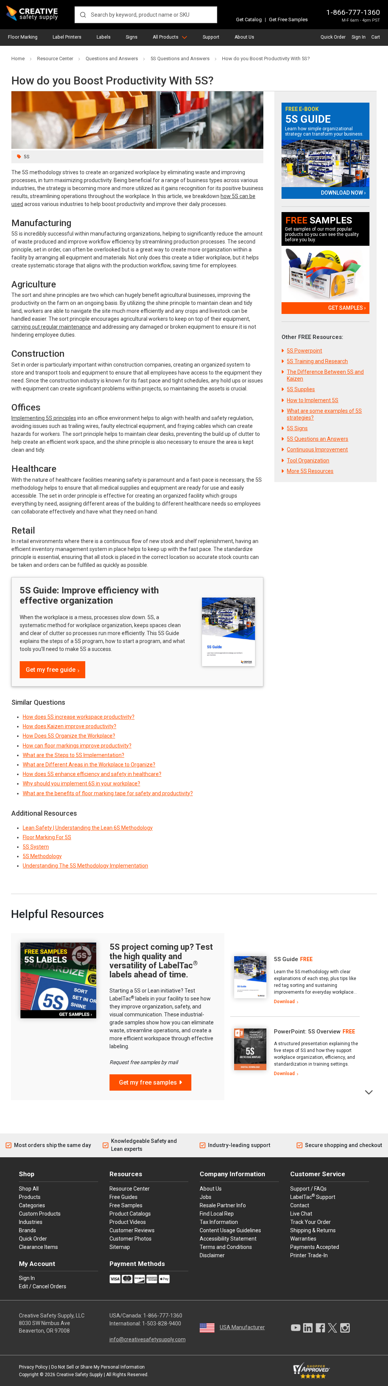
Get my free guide (50, 669)
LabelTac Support (312, 1196)
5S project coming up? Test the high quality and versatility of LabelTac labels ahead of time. (161, 960)
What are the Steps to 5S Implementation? (73, 755)
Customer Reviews (132, 1230)
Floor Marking (23, 37)
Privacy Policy (33, 1367)
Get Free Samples (288, 19)
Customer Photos (131, 1239)
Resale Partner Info (223, 1205)
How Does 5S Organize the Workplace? (69, 736)
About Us (244, 37)
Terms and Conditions (226, 1247)
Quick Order (333, 37)
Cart (375, 37)
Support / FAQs (308, 1189)
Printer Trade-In (309, 1255)
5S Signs (297, 428)
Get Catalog (249, 19)
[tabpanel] (295, 980)
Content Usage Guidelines (230, 1230)
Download (284, 1001)
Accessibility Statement (228, 1239)
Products (30, 1197)
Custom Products (40, 1214)
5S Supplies (301, 389)
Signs (132, 37)
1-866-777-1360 (353, 12)
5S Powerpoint (304, 351)
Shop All (29, 1189)
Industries (30, 1222)
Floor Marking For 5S (47, 837)
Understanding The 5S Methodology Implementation (85, 866)
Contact (299, 1205)
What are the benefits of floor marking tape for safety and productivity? (108, 793)
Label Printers (67, 37)
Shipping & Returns (313, 1230)
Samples (318, 220)
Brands (27, 1230)
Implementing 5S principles (43, 418)
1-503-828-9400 (161, 1323)
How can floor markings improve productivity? (77, 746)
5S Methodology (42, 856)
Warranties (303, 1239)
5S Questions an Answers (317, 439)
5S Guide (308, 119)
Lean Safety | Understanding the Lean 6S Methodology (88, 828)
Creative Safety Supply (79, 1374)
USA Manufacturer (242, 1327)
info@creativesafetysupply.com (148, 1339)
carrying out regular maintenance (51, 327)
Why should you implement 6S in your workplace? (81, 783)
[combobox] (145, 14)
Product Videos (128, 1222)
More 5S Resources (310, 471)
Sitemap (120, 1247)
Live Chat (301, 1214)
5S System (36, 847)
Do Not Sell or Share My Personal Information (98, 1367)
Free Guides (124, 1197)
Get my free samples (148, 1082)
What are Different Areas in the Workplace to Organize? (89, 765)
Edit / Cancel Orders (42, 1286)
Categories (32, 1205)
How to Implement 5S (312, 400)
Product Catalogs (130, 1214)
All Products (165, 37)
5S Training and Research (317, 361)
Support (211, 37)
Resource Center (130, 1189)
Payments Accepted (314, 1247)
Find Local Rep (217, 1214)
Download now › (343, 193)
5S (26, 156)
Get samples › (346, 308)
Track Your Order (310, 1222)
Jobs (205, 1197)
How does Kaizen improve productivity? (69, 726)
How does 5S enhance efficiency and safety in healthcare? (92, 774)
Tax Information (219, 1222)
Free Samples (126, 1205)
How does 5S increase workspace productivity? (79, 717)
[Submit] (83, 14)
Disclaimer (212, 1255)
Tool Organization (308, 460)
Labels (104, 37)
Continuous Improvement (317, 449)
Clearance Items (38, 1247)
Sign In (359, 37)
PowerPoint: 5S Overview (307, 1031)
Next (369, 1091)
